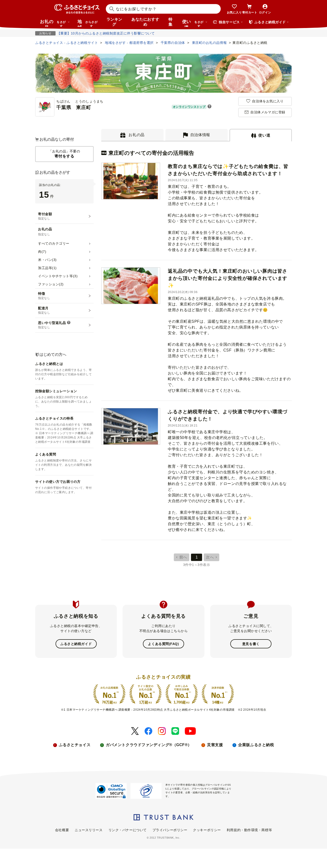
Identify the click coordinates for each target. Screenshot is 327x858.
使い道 (192, 23)
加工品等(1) (47, 268)
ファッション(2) (51, 284)
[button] (209, 106)
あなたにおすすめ (145, 21)
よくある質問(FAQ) (163, 644)
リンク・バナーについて (127, 830)
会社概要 (62, 830)
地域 (87, 23)
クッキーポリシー (207, 830)
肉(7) (42, 251)
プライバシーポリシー (169, 830)
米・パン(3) (47, 260)
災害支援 (215, 745)
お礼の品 (53, 23)
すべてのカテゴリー (53, 243)
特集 (171, 21)
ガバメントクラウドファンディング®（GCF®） (149, 745)
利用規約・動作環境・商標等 (249, 830)
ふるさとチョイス (74, 745)
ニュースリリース (88, 830)
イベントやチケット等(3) (58, 276)
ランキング (114, 21)
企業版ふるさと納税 (256, 745)
